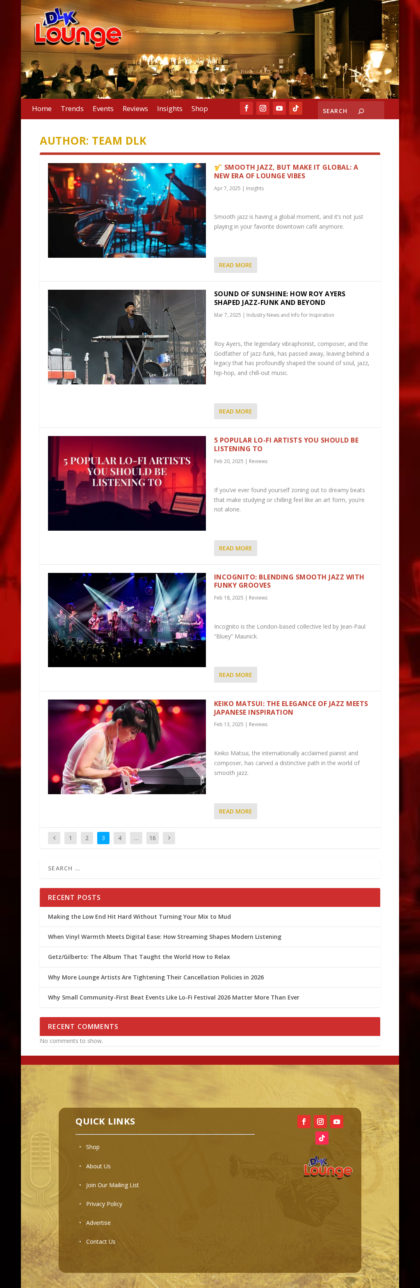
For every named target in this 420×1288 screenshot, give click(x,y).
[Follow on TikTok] (295, 108)
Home (42, 109)
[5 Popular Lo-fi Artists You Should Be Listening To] (127, 483)
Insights (170, 109)
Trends (72, 109)
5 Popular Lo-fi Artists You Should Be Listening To (286, 444)
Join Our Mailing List (112, 1185)
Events (103, 109)
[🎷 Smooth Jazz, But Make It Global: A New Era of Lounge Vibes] (127, 210)
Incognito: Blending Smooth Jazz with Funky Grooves (289, 581)
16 (152, 838)
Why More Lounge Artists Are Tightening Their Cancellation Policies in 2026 (156, 977)
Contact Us (101, 1241)
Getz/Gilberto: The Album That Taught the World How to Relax (139, 957)
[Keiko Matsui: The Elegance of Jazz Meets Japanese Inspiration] (127, 747)
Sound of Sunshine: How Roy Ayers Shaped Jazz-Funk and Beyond (280, 298)
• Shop (89, 1147)
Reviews (135, 109)
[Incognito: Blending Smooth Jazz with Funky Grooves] (127, 620)
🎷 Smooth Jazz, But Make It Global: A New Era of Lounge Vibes (286, 171)
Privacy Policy (104, 1204)
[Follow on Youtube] (279, 108)
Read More (235, 265)
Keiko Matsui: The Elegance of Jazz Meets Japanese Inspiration (291, 708)
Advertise (98, 1223)
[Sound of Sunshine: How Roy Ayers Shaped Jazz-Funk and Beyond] (127, 337)
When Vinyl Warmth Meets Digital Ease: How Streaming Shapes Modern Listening (164, 936)
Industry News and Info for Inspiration (290, 314)
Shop (200, 109)
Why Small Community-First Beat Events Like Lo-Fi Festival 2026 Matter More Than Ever (174, 997)
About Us (98, 1166)
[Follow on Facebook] (246, 108)
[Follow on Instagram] (262, 108)
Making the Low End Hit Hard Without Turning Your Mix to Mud (139, 916)
